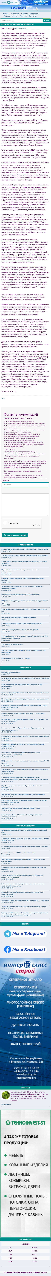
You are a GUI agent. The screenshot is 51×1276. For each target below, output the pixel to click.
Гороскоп (23, 16)
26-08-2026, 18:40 (7, 695)
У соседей (34, 13)
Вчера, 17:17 (5, 674)
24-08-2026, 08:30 (7, 781)
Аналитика (15, 13)
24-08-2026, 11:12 (7, 757)
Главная (5, 13)
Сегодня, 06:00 (6, 551)
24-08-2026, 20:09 (7, 908)
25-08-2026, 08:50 (7, 724)
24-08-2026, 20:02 (7, 748)
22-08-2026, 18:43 (7, 810)
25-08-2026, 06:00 (7, 896)
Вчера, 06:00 (5, 626)
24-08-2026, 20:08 (7, 917)
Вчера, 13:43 (5, 848)
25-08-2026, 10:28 (7, 715)
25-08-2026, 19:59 (7, 709)
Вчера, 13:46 (5, 613)
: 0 (4, 398)
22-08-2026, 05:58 (7, 819)
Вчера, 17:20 (5, 605)
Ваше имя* (5, 481)
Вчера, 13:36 (5, 619)
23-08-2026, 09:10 (7, 804)
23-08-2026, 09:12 (7, 796)
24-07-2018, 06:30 (20, 29)
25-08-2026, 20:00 (7, 701)
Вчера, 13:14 (5, 855)
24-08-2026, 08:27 (7, 790)
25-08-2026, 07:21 (7, 740)
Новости (24, 13)
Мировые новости (11, 16)
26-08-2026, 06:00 (7, 871)
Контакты (32, 16)
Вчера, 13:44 (5, 680)
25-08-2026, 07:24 (7, 732)
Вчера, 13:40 (5, 688)
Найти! (46, 20)
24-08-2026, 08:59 (7, 773)
